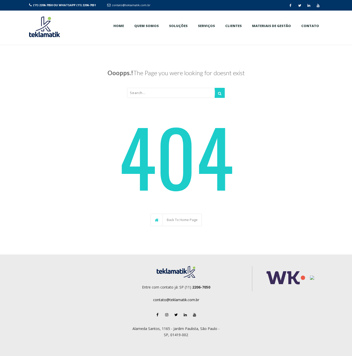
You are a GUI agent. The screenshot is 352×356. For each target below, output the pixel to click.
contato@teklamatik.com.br (131, 5)
